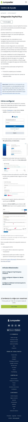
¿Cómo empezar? (12, 13)
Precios (14, 382)
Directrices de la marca (14, 387)
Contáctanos (14, 389)
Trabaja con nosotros (14, 380)
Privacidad (9, 415)
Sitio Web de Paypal (5, 261)
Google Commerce (14, 363)
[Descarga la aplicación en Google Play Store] (10, 330)
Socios (14, 385)
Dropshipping (14, 371)
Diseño (14, 406)
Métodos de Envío (14, 341)
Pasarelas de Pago (14, 339)
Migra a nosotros (14, 398)
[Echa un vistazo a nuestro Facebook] (9, 325)
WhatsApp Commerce (14, 361)
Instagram (14, 359)
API (14, 408)
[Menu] (26, 2)
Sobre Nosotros (14, 378)
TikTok (14, 369)
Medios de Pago (14, 337)
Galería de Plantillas (14, 343)
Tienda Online (14, 354)
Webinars (14, 404)
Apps (14, 346)
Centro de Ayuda (14, 396)
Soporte (4, 13)
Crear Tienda (14, 306)
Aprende (14, 400)
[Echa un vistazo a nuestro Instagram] (12, 325)
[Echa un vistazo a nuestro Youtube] (19, 325)
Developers (10, 110)
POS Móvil (14, 367)
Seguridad (14, 415)
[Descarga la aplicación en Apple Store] (17, 330)
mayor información (11, 259)
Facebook (14, 357)
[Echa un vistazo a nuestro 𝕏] (15, 325)
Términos (19, 415)
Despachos (14, 348)
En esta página (7, 22)
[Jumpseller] (14, 320)
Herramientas (14, 402)
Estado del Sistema (14, 410)
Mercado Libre (14, 365)
